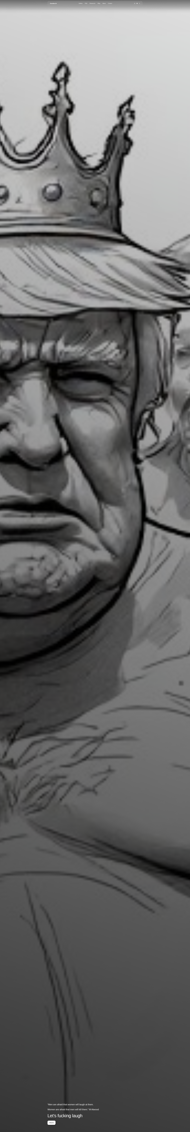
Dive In (51, 1123)
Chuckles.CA (53, 3)
